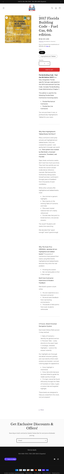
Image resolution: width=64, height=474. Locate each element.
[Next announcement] (61, 1)
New (42, 52)
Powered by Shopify (19, 473)
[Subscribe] (45, 440)
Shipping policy (56, 473)
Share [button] (42, 410)
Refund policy (29, 473)
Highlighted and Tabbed (48, 56)
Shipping (41, 41)
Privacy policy (37, 473)
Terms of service (46, 473)
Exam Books (11, 473)
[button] (3, 8)
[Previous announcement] (3, 1)
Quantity (41, 60)
